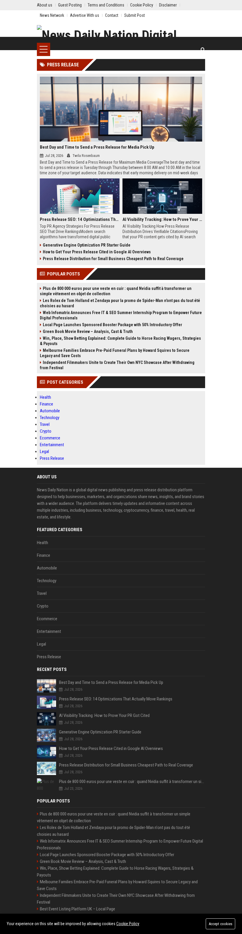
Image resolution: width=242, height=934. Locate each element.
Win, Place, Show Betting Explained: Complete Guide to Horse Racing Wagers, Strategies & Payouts (120, 341)
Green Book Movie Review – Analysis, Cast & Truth (88, 331)
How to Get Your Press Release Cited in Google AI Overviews (97, 251)
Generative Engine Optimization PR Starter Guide (86, 245)
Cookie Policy (127, 923)
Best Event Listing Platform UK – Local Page (77, 909)
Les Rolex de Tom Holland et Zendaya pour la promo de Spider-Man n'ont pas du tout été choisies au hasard (120, 303)
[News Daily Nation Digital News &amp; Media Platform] (121, 34)
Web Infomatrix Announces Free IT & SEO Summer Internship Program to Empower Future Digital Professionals (121, 315)
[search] (203, 49)
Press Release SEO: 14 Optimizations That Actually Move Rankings (80, 219)
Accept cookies (220, 924)
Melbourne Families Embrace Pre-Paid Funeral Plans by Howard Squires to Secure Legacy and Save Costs (114, 353)
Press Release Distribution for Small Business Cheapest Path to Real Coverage (113, 258)
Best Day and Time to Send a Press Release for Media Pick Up (97, 147)
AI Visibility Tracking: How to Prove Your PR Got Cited (162, 219)
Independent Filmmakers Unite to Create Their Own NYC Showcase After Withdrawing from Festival (117, 365)
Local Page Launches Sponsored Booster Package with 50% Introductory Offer (112, 324)
